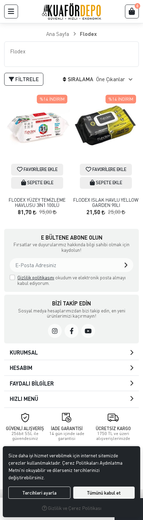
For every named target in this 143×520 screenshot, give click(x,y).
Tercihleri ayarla (39, 493)
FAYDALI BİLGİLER (32, 383)
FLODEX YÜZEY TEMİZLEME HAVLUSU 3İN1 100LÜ (37, 202)
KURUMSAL (24, 352)
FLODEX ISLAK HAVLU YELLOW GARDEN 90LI (105, 202)
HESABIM (21, 367)
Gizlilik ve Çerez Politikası (74, 508)
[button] (11, 11)
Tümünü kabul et (104, 493)
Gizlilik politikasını (35, 277)
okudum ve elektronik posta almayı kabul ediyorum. (71, 280)
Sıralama (80, 79)
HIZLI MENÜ (24, 398)
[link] (55, 331)
